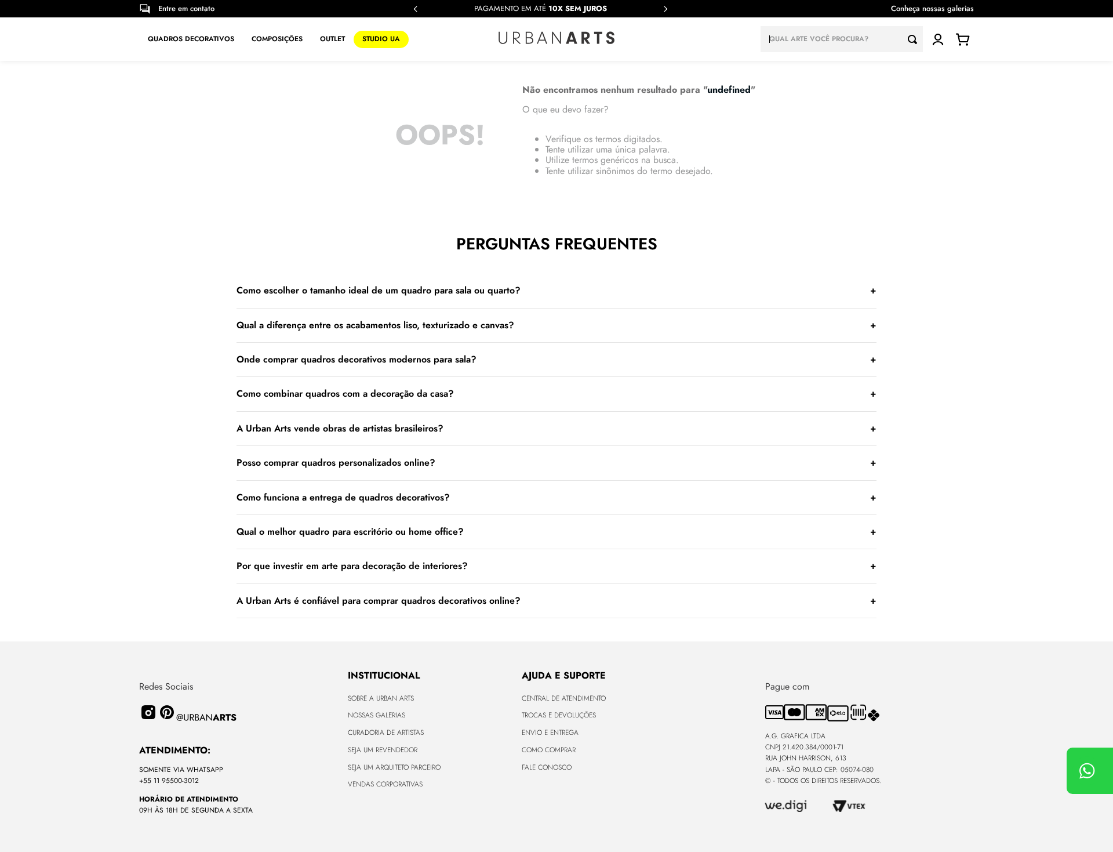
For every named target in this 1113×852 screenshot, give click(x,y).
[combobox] (842, 39)
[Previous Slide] (415, 9)
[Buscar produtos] (915, 39)
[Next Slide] (665, 9)
